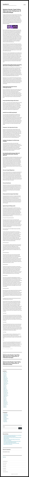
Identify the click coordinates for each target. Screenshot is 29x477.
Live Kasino (5, 419)
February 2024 (6, 402)
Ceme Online (5, 413)
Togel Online (5, 421)
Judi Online (5, 417)
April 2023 (5, 407)
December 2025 (6, 380)
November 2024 (6, 393)
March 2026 (5, 377)
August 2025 (5, 384)
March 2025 (5, 389)
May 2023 (5, 406)
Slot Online (5, 420)
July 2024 (5, 397)
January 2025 (5, 391)
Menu (25, 4)
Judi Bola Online (6, 415)
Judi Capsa (5, 416)
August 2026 (5, 372)
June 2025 (5, 386)
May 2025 (5, 387)
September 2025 (6, 383)
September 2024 (6, 395)
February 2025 (6, 390)
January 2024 (5, 403)
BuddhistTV (6, 4)
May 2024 (5, 399)
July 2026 (5, 373)
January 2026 (5, 379)
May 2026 (5, 375)
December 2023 (6, 404)
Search (4, 426)
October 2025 (5, 382)
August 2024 (5, 396)
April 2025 (5, 388)
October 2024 (5, 394)
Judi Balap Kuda (6, 414)
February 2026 (6, 378)
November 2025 (6, 381)
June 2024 (5, 398)
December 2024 (6, 392)
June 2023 (5, 405)
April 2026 (5, 376)
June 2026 (5, 374)
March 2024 (5, 401)
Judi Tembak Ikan (6, 418)
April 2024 (5, 400)
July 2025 (5, 385)
